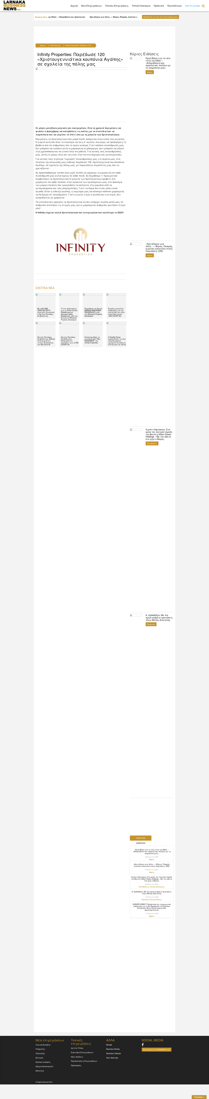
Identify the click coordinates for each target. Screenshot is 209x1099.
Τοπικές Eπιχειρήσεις (116, 5)
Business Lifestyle (113, 1053)
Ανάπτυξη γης (55, 45)
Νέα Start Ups (112, 1057)
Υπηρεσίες (40, 1049)
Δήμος (149, 72)
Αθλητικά (40, 1070)
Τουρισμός (40, 1053)
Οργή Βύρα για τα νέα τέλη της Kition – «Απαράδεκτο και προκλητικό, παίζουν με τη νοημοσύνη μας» (152, 851)
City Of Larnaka (192, 5)
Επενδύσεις (152, 443)
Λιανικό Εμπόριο (43, 1044)
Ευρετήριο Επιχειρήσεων (82, 1052)
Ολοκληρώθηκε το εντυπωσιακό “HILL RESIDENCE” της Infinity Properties (92, 340)
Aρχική (74, 5)
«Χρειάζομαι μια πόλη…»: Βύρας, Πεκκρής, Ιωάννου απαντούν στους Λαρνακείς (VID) (151, 865)
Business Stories (113, 1049)
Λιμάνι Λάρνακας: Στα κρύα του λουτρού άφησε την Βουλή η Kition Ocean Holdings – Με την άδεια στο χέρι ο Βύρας (151, 879)
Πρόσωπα (159, 5)
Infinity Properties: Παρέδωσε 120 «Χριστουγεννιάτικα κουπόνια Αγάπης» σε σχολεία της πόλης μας (80, 59)
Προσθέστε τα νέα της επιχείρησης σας (160, 17)
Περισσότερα (174, 5)
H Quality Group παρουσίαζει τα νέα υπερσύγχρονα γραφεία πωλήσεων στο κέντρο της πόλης (117, 341)
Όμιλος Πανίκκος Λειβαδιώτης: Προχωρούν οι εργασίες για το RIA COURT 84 (69, 341)
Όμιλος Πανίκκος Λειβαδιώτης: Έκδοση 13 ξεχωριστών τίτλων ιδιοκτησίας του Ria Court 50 (46, 341)
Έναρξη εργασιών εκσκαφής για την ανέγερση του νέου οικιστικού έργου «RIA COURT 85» (116, 312)
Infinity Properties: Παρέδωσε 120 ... (79, 45)
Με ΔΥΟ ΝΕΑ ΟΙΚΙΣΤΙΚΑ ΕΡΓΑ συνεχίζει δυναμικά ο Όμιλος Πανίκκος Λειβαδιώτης (45, 312)
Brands (109, 1044)
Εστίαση (39, 1057)
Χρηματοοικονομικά (44, 1066)
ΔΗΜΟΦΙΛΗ (140, 843)
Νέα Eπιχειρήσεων (91, 5)
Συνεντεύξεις (156, 899)
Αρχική (42, 45)
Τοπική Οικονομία (141, 5)
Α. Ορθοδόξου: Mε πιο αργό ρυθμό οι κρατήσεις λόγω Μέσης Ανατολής (152, 892)
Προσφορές (76, 1065)
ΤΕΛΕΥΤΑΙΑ (140, 838)
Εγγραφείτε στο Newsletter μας (156, 1049)
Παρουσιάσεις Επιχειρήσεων (84, 1061)
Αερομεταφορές (43, 1062)
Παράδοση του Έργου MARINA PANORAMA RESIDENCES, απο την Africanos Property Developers (93, 312)
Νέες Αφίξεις (77, 1056)
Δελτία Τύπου (77, 1048)
